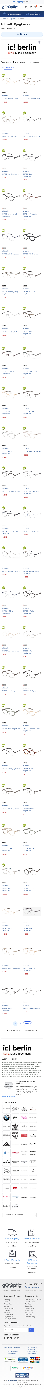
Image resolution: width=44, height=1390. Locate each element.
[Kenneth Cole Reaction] (24, 1171)
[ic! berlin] (39, 42)
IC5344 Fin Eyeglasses (10, 98)
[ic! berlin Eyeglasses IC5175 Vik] (32, 514)
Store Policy (29, 1312)
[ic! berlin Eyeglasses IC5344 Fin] (11, 81)
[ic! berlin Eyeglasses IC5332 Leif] (11, 791)
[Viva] (15, 1118)
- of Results (14, 1031)
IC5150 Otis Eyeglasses (31, 254)
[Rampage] (33, 1188)
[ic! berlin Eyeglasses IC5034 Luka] (11, 951)
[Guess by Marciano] (15, 1206)
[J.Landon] (6, 1153)
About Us (28, 1304)
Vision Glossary (30, 1317)
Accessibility (29, 1314)
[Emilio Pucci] (6, 1109)
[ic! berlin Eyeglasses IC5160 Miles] (32, 315)
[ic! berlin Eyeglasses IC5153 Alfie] (11, 237)
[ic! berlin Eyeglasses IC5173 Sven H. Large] (32, 474)
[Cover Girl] (33, 1179)
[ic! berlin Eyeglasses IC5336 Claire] (11, 831)
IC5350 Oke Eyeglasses (31, 98)
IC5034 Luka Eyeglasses (11, 968)
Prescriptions (8, 1304)
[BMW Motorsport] (15, 1144)
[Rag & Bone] (33, 1118)
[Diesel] (15, 1188)
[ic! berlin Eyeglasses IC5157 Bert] (11, 157)
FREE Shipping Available (12, 1347)
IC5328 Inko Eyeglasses (11, 769)
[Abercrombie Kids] (24, 1162)
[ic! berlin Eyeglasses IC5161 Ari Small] (11, 354)
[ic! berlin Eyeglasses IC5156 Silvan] (32, 157)
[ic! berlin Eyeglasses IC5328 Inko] (11, 751)
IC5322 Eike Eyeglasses (10, 691)
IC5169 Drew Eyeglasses (32, 451)
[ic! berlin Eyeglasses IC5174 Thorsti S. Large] (11, 514)
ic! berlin (21, 19)
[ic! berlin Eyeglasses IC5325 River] (11, 712)
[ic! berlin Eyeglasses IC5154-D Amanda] (32, 197)
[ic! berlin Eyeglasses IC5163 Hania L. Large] (32, 354)
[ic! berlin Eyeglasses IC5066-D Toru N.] (32, 275)
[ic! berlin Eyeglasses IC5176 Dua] (11, 554)
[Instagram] (15, 1338)
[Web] (33, 1144)
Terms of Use (29, 1310)
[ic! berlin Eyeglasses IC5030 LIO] (32, 991)
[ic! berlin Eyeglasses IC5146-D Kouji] (11, 911)
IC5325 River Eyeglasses (11, 729)
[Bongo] (15, 1153)
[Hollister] (6, 1162)
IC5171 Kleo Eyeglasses (11, 491)
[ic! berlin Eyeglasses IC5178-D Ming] (11, 594)
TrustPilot (15, 1368)
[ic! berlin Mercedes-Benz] (24, 1153)
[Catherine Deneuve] (33, 1171)
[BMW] (6, 1118)
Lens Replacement (10, 1319)
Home (4, 19)
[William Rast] (33, 1197)
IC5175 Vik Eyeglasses (31, 531)
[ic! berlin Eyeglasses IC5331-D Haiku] (32, 752)
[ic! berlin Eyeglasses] (11, 1287)
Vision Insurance (30, 1302)
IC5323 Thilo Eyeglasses (32, 691)
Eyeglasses (12, 19)
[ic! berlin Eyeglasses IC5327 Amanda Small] (32, 712)
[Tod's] (15, 1109)
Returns (6, 1302)
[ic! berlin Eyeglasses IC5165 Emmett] (32, 394)
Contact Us (28, 1306)
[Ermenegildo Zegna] (24, 1179)
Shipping (7, 1300)
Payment (7, 1312)
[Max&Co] (24, 1144)
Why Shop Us (8, 1317)
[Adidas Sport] (6, 1144)
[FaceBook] (4, 1338)
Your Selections (9, 62)
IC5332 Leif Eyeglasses (10, 808)
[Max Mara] (24, 1197)
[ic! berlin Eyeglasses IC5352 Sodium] (11, 871)
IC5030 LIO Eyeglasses (31, 1008)
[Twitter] (8, 1338)
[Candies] (24, 1118)
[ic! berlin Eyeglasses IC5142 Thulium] (32, 871)
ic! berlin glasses (16, 1076)
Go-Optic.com (12, 1380)
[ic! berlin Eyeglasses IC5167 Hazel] (11, 434)
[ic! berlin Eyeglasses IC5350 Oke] (32, 81)
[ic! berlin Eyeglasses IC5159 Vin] (11, 315)
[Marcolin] (15, 1179)
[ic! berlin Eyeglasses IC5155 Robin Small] (11, 197)
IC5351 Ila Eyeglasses (10, 136)
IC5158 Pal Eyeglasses (31, 136)
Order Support (8, 1314)
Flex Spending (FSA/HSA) (33, 1300)
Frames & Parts (9, 1308)
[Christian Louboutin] (6, 1171)
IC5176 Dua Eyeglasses (11, 571)
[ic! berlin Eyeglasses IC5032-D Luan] (11, 991)
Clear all (22, 62)
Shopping (7, 1310)
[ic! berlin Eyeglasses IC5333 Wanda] (32, 791)
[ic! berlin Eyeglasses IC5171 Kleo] (11, 474)
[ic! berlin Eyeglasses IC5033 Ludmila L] (32, 951)
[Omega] (33, 1135)
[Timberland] (6, 1206)
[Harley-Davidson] (6, 1135)
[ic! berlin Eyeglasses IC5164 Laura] (11, 394)
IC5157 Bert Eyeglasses (10, 174)
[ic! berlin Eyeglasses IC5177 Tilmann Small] (32, 554)
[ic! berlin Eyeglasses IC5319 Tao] (11, 634)
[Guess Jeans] (33, 1162)
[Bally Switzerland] (33, 1109)
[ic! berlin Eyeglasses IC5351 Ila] (11, 119)
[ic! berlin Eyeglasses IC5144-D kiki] (32, 911)
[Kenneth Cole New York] (33, 1126)
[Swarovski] (24, 1109)
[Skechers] (15, 1197)
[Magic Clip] (6, 1126)
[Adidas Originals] (15, 1126)
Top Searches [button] (23, 1387)
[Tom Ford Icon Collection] (15, 1171)
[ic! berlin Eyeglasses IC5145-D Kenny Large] (11, 275)
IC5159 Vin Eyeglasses (10, 331)
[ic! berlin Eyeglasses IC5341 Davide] (32, 831)
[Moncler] (24, 1126)
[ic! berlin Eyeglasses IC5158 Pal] (32, 119)
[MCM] (15, 1135)
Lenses (6, 1306)
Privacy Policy (29, 1308)
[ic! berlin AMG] (33, 1153)
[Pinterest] (11, 1338)
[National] (24, 1135)
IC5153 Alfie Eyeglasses (11, 254)
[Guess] (6, 1197)
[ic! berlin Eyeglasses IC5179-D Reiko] (32, 594)
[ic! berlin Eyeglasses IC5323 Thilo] (32, 674)
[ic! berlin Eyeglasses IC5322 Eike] (11, 674)
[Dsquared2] (6, 1188)
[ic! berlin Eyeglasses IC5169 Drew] (32, 434)
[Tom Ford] (6, 1179)
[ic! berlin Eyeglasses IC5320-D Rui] (32, 634)
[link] (23, 1360)
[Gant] (24, 1188)
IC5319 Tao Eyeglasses (10, 651)
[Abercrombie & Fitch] (15, 1162)
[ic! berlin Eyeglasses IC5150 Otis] (32, 237)
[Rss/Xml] (18, 1338)
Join (31, 1330)
